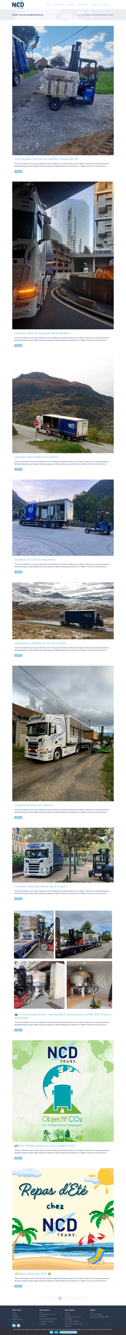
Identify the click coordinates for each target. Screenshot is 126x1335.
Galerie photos (17, 1319)
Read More (18, 171)
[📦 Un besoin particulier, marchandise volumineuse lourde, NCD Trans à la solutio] (63, 960)
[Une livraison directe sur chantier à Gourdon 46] (63, 90)
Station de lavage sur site (73, 1324)
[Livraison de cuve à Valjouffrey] (63, 518)
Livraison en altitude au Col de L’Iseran (40, 643)
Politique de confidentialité (99, 1317)
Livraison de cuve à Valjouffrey (34, 559)
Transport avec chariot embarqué (47, 1315)
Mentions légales (96, 1314)
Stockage (42, 1324)
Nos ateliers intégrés (72, 1321)
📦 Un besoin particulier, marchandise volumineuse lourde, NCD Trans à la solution (62, 1016)
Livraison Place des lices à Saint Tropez (40, 886)
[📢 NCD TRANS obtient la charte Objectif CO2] (63, 1091)
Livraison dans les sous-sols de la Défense (42, 333)
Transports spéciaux (46, 1321)
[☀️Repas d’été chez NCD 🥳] (63, 1219)
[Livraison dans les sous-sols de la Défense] (63, 255)
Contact (15, 1322)
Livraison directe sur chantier (33, 805)
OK (51, 1332)
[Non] (124, 1331)
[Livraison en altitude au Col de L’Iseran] (63, 610)
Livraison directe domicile (48, 1319)
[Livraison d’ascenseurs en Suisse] (63, 404)
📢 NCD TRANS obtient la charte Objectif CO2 (44, 1146)
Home (78, 15)
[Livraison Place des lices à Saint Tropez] (63, 855)
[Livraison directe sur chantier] (63, 733)
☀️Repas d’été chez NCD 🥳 (32, 1274)
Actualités (15, 1317)
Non (56, 1332)
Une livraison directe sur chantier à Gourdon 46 (46, 159)
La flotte (68, 1314)
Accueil (14, 1314)
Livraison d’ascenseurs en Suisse (35, 457)
